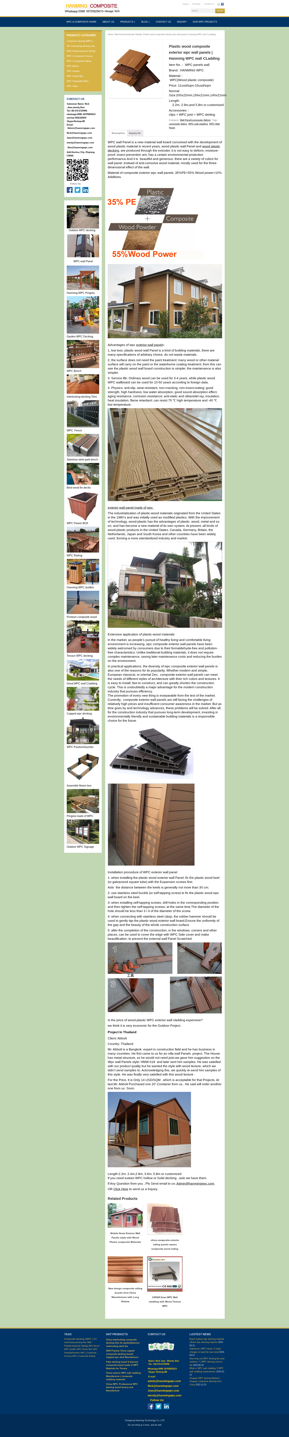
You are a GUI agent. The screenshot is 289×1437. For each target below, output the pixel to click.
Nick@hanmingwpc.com (79, 133)
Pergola (71, 816)
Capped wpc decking (79, 713)
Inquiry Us (135, 133)
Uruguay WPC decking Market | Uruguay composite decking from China (205, 1381)
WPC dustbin (73, 71)
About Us (108, 21)
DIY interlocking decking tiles (81, 46)
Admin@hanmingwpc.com (81, 128)
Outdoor (73, 230)
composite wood (87, 617)
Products (196, 4)
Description (118, 133)
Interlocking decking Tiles (82, 396)
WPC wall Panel (83, 261)
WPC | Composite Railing (79, 61)
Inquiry (186, 4)
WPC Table (72, 86)
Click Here (120, 1189)
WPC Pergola (86, 292)
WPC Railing (74, 555)
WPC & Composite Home (81, 21)
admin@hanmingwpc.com (164, 1381)
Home (110, 34)
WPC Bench (73, 66)
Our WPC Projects (205, 21)
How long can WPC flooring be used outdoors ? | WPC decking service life (206, 1361)
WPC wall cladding (198, 124)
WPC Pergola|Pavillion (77, 81)
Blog (145, 21)
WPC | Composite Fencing (79, 56)
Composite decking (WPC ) (80, 41)
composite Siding (178, 124)
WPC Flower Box (75, 76)
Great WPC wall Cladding (82, 683)
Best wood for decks (79, 487)
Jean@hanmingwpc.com (80, 138)
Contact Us (209, 4)
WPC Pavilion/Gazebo (80, 747)
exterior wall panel (149, 345)
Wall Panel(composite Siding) (81, 51)
